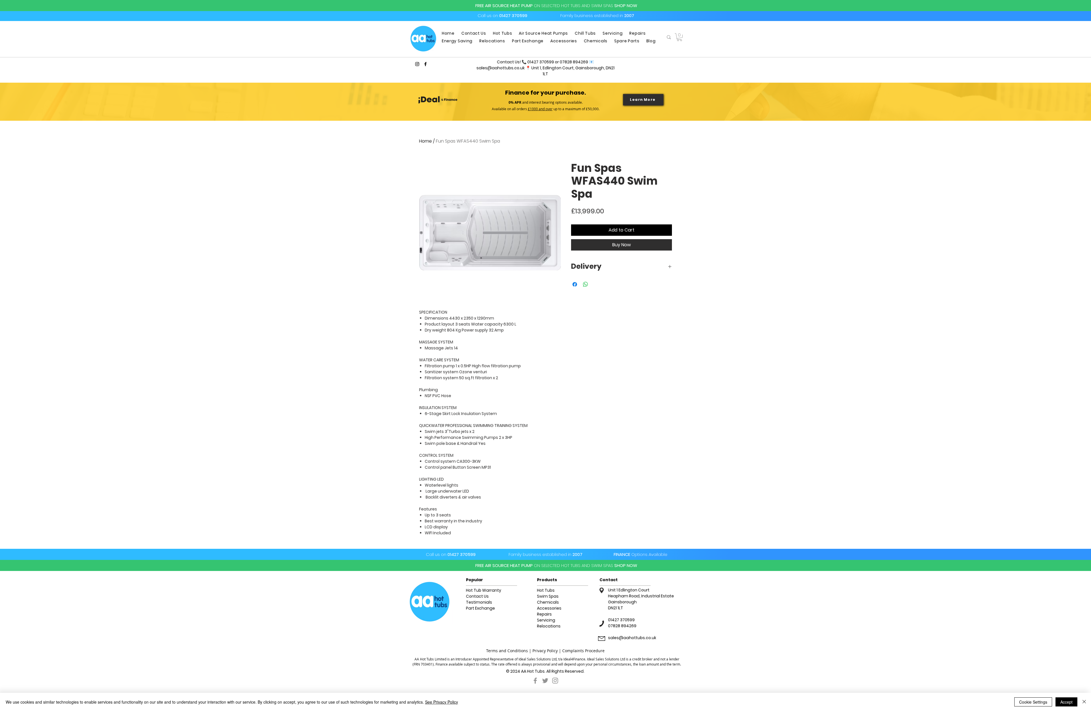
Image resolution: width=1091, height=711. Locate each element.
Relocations (549, 626)
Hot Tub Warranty (483, 590)
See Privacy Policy (441, 702)
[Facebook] (425, 64)
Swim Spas (548, 596)
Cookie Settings (1033, 702)
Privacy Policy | (547, 650)
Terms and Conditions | (509, 650)
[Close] (1084, 701)
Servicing (546, 620)
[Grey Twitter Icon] (545, 681)
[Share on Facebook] (574, 284)
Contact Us (477, 596)
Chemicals (548, 602)
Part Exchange (480, 608)
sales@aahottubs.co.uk (500, 68)
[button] (679, 37)
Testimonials (479, 602)
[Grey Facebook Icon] (535, 681)
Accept (1066, 702)
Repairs (544, 614)
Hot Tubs (546, 590)
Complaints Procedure (583, 650)
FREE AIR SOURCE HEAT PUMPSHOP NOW (556, 6)
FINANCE (640, 554)
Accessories (549, 608)
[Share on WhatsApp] (585, 284)
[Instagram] (417, 64)
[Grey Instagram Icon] (555, 681)
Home (425, 141)
